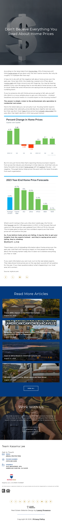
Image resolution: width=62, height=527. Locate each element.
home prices (12, 73)
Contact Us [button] (31, 429)
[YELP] (37, 501)
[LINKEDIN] (20, 501)
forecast (10, 225)
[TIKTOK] (28, 501)
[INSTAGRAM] (15, 501)
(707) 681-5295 (11, 461)
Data (24, 111)
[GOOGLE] (24, 501)
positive (42, 167)
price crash (9, 83)
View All (31, 388)
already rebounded (46, 111)
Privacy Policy (39, 519)
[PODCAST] (50, 501)
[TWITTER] (33, 501)
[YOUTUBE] (42, 501)
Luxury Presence (44, 510)
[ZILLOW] (46, 501)
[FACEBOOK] (11, 501)
